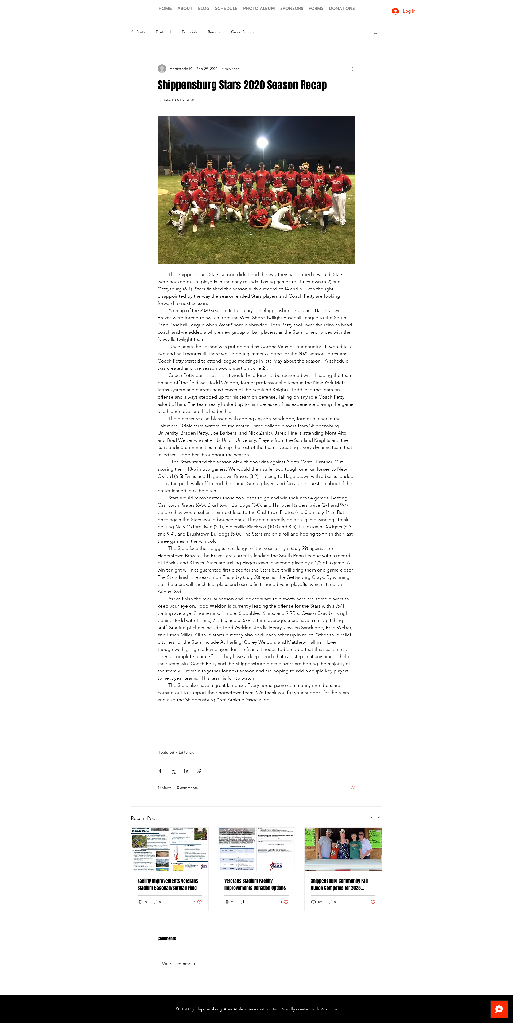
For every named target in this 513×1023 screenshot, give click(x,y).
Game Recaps (242, 31)
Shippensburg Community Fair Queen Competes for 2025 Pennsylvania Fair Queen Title (339, 884)
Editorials (189, 31)
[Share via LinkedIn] (186, 771)
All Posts (138, 31)
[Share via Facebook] (160, 771)
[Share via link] (199, 771)
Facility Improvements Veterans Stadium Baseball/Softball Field (168, 884)
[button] (375, 32)
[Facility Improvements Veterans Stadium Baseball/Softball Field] (169, 849)
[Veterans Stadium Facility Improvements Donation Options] (256, 849)
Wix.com (328, 1009)
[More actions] (352, 68)
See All (376, 817)
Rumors (214, 31)
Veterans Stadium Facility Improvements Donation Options (255, 884)
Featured (163, 31)
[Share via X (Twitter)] (173, 771)
